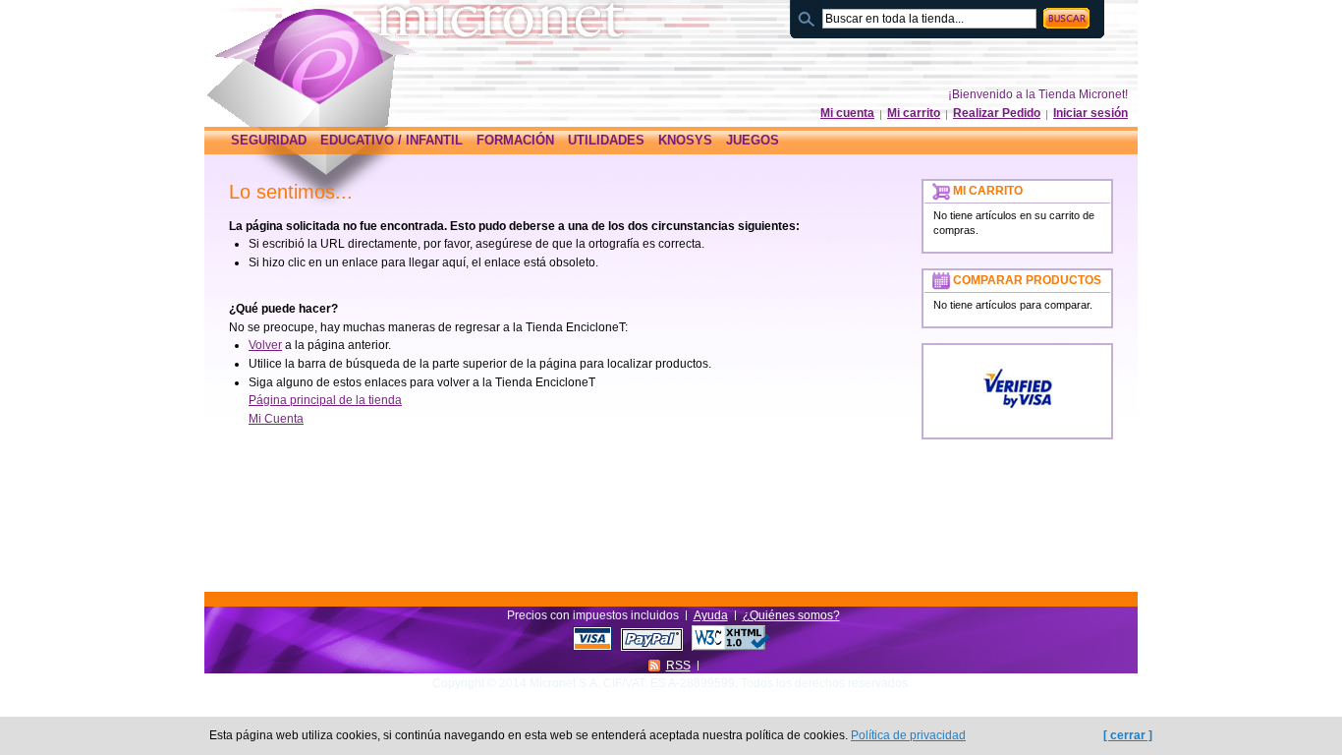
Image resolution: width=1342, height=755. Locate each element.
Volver (265, 345)
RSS (678, 665)
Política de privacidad (908, 735)
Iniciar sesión (1090, 113)
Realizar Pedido (996, 113)
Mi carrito (913, 113)
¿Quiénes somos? (791, 615)
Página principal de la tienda (325, 400)
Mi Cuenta (276, 419)
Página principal (325, 56)
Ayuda (711, 615)
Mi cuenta (847, 113)
